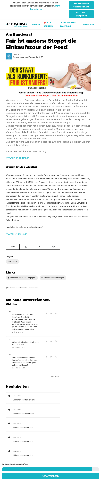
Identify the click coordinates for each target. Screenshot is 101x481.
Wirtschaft (12, 261)
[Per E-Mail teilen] (26, 247)
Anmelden (88, 24)
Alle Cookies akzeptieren (81, 14)
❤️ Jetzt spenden (48, 24)
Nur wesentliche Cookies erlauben (81, 5)
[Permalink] (56, 313)
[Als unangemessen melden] (51, 313)
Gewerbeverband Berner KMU (26, 57)
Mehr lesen (55, 376)
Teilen (13, 247)
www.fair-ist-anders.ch (17, 157)
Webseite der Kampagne (54, 278)
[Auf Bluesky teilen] (53, 247)
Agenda (36, 24)
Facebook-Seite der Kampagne (22, 278)
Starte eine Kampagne (68, 24)
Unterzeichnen (50, 475)
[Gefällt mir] (46, 313)
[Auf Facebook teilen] (40, 247)
